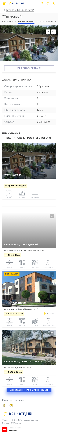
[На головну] (17, 3)
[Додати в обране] (52, 146)
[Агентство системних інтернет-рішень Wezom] (11, 429)
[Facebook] (4, 405)
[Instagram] (10, 405)
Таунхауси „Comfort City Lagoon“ (27, 362)
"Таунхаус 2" (12, 175)
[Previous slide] (3, 43)
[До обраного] (53, 31)
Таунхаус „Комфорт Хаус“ (20, 10)
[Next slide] (54, 43)
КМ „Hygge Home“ (15, 303)
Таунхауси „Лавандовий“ (21, 245)
